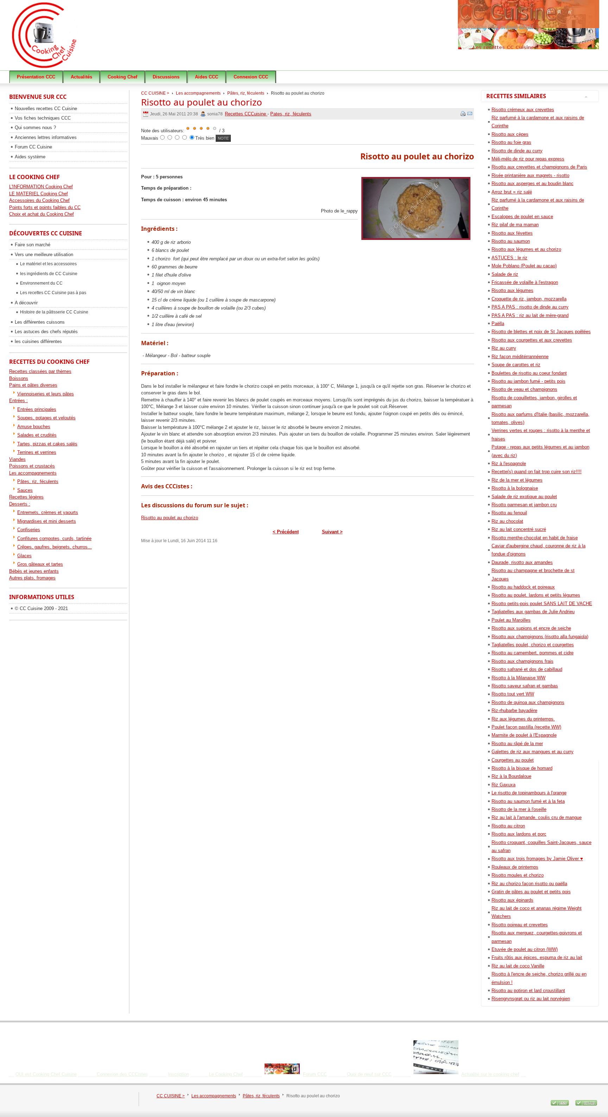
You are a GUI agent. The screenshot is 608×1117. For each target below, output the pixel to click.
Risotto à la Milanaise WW (518, 677)
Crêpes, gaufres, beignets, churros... (54, 547)
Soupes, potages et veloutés (46, 417)
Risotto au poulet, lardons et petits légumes (536, 595)
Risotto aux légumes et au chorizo (526, 249)
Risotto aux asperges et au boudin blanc (533, 183)
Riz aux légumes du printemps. (523, 719)
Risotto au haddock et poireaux (523, 587)
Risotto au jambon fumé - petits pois (528, 381)
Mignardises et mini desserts (46, 521)
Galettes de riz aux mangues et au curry (533, 751)
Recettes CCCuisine (246, 113)
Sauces (25, 490)
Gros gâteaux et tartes (40, 564)
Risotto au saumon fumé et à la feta (528, 801)
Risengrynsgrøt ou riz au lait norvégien (531, 998)
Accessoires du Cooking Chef (39, 200)
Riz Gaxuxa (503, 784)
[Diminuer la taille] (569, 11)
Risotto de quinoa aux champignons (528, 702)
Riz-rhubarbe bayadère (514, 710)
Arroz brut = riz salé (512, 192)
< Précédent (286, 531)
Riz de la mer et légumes (517, 480)
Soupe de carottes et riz (516, 364)
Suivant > (332, 531)
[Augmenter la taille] (549, 11)
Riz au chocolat (507, 521)
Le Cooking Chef (226, 1074)
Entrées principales (36, 409)
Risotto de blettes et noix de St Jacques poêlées (541, 331)
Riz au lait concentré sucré (519, 529)
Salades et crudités (37, 435)
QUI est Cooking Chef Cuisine (46, 1074)
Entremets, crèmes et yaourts (47, 512)
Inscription (178, 1074)
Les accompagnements (198, 93)
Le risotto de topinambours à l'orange (529, 792)
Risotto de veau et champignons (524, 389)
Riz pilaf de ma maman (515, 224)
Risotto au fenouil (509, 512)
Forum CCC (315, 1074)
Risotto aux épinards (512, 900)
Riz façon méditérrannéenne (520, 356)
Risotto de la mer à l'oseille (519, 809)
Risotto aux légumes (512, 290)
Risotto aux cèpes (510, 134)
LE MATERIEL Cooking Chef (38, 193)
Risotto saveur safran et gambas (525, 685)
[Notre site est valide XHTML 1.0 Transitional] (586, 1106)
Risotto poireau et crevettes (520, 924)
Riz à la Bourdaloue (511, 776)
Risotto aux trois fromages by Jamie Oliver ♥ (537, 858)
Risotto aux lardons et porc (519, 834)
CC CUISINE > (155, 93)
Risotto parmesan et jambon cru (524, 504)
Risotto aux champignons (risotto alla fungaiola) (540, 636)
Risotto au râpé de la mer (517, 743)
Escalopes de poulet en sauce (522, 216)
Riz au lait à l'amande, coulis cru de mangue (537, 817)
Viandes (17, 459)
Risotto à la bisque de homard (522, 768)
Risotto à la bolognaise (515, 488)
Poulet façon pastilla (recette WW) (526, 727)
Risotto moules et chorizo (518, 875)
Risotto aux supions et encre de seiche (531, 628)
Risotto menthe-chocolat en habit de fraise (535, 537)
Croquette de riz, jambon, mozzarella (529, 299)
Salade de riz (505, 274)
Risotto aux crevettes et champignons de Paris (539, 167)
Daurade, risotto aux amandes (522, 562)
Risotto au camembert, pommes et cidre (533, 652)
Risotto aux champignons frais (522, 661)
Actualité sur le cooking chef (490, 1074)
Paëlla (498, 323)
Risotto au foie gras (511, 142)
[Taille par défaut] (559, 11)
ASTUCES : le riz (509, 257)
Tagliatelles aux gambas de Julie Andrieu (533, 611)
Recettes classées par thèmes (40, 371)
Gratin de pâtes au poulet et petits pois (531, 891)
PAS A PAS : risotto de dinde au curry (530, 307)
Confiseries (28, 529)
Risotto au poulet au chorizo (201, 102)
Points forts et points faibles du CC (45, 207)
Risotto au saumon (511, 241)
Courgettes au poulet (513, 760)
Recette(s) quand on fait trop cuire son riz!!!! (537, 471)
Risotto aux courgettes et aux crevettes (532, 340)
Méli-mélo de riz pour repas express (528, 158)
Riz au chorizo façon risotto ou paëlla (529, 883)
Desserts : (19, 504)
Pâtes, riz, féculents (245, 93)
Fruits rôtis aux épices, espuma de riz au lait (537, 957)
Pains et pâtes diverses (33, 385)
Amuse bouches (33, 426)
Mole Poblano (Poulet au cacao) (524, 265)
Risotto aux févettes (512, 233)
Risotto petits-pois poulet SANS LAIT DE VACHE (542, 603)
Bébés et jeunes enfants (34, 571)
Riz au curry (504, 348)
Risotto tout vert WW (513, 694)
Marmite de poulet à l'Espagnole (524, 735)
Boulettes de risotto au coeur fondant (529, 373)
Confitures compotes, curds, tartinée (54, 538)
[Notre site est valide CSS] (560, 1106)
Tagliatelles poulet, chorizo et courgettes (533, 644)
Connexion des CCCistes (122, 1074)
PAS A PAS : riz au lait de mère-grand (530, 315)
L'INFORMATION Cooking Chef (41, 186)
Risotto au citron (508, 826)
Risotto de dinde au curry (517, 150)
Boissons (18, 378)
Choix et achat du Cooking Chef (41, 214)
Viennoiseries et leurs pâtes (45, 393)
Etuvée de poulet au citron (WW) (525, 949)
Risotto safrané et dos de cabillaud (527, 669)
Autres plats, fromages (32, 577)
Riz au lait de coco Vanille (518, 966)
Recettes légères (26, 497)
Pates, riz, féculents (290, 113)
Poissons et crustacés (32, 466)
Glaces (24, 555)
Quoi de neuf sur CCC (369, 1074)
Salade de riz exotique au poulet (524, 496)
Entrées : (18, 400)
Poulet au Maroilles (511, 620)
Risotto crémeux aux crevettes (523, 109)
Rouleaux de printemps (515, 867)
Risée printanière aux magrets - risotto (530, 175)
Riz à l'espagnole (509, 463)
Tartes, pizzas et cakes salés (47, 443)
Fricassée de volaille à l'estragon (525, 282)
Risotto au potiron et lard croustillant (528, 990)
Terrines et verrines (36, 452)
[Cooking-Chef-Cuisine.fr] (63, 38)
